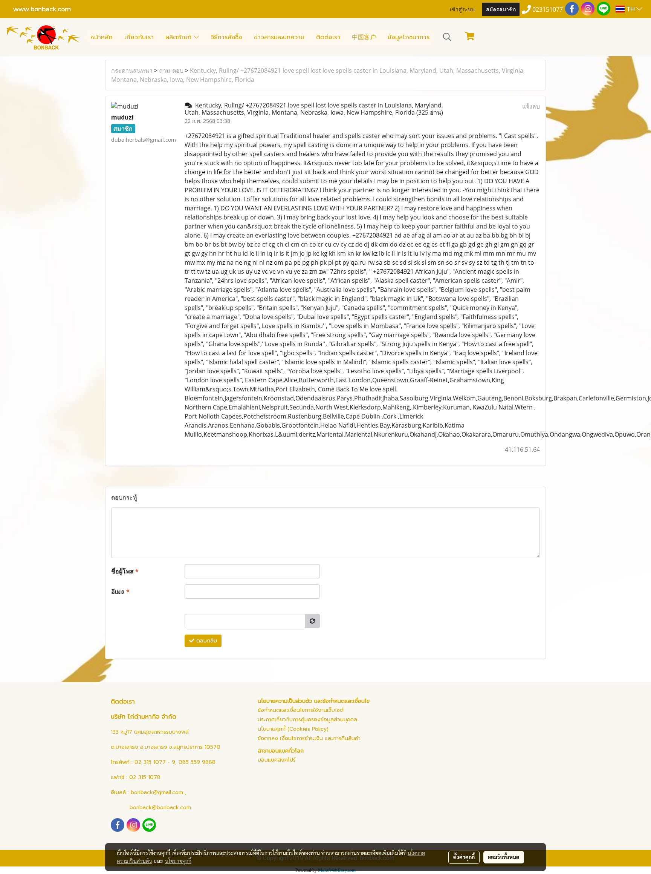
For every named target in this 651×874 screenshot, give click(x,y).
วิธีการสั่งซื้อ (226, 37)
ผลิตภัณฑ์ (179, 37)
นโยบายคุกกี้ (178, 860)
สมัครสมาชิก (501, 9)
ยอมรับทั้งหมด (504, 857)
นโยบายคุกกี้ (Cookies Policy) (293, 729)
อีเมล (120, 591)
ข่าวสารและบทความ (279, 37)
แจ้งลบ (531, 106)
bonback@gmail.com (157, 792)
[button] (447, 37)
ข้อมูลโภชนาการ (408, 37)
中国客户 (364, 37)
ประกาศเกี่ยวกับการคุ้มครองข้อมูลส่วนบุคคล (307, 720)
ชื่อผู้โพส (125, 571)
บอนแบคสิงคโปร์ (277, 760)
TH (630, 9)
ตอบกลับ (205, 641)
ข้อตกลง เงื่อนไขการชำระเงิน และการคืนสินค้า (309, 738)
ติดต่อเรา (328, 37)
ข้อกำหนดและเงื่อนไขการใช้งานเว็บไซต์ (301, 710)
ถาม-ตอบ (171, 70)
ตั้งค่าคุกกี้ (464, 857)
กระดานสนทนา (132, 70)
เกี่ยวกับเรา (139, 37)
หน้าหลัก (101, 37)
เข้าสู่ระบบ (462, 9)
